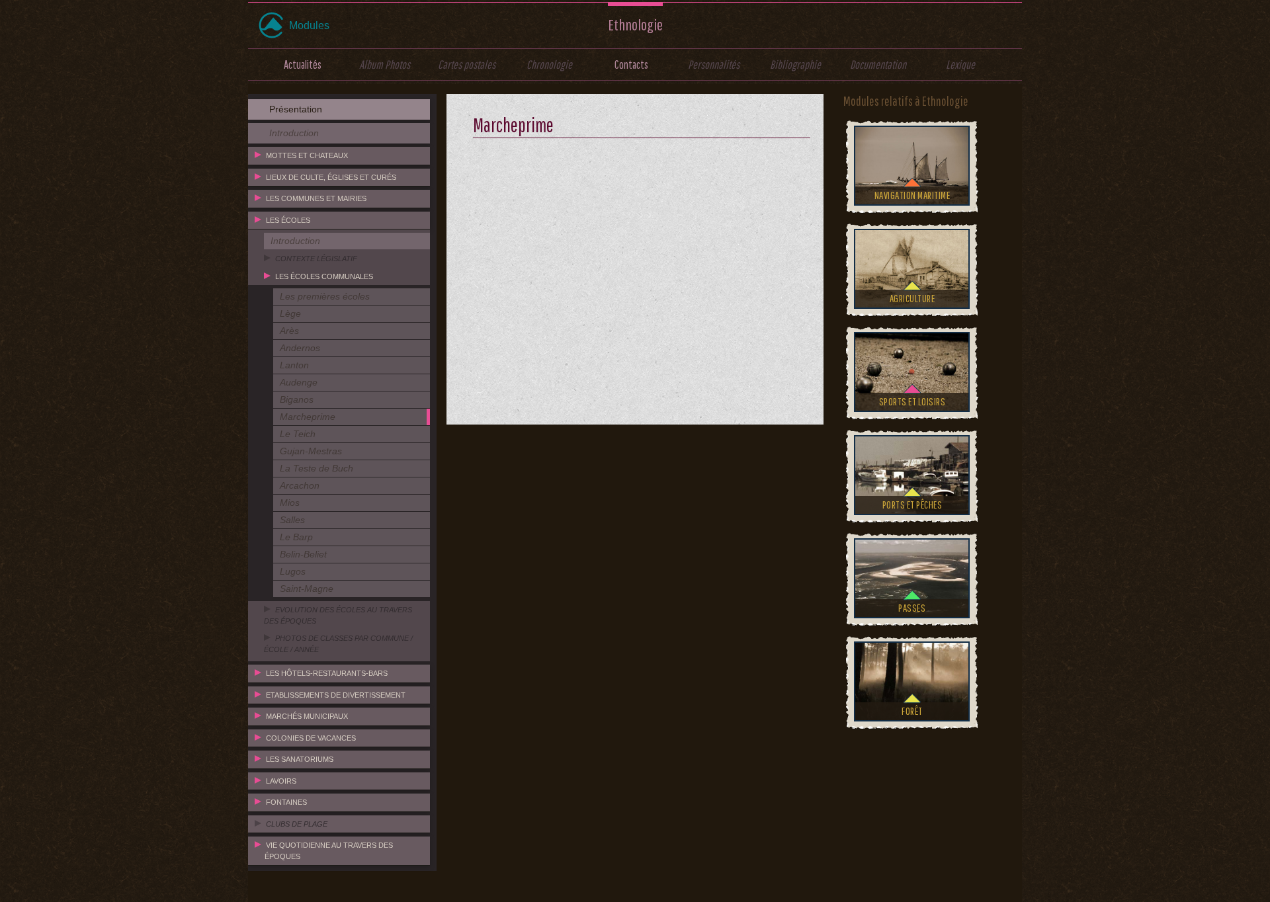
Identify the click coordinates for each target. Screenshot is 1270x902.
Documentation (878, 64)
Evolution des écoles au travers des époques (338, 615)
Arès (289, 330)
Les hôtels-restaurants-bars (327, 673)
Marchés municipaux (307, 716)
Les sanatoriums (299, 759)
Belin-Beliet (303, 554)
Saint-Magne (306, 588)
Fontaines (286, 802)
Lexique (960, 64)
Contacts (631, 64)
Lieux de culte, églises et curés (331, 177)
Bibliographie (795, 64)
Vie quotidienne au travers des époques (329, 850)
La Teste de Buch (316, 468)
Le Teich (298, 434)
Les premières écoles (325, 296)
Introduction (294, 133)
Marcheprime (307, 416)
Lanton (294, 365)
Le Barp (296, 537)
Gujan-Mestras (311, 451)
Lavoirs (281, 781)
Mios (290, 502)
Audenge (299, 382)
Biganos (297, 399)
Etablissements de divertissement (335, 695)
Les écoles (288, 220)
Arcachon (299, 485)
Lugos (293, 571)
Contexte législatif (316, 259)
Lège (290, 313)
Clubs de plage (296, 824)
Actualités (302, 64)
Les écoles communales (324, 276)
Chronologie (549, 64)
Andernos (300, 348)
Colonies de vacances (311, 738)
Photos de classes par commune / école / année (338, 643)
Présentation (295, 109)
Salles (292, 519)
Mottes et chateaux (307, 155)
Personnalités (714, 64)
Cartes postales (466, 64)
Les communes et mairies (316, 198)
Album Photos (384, 64)
